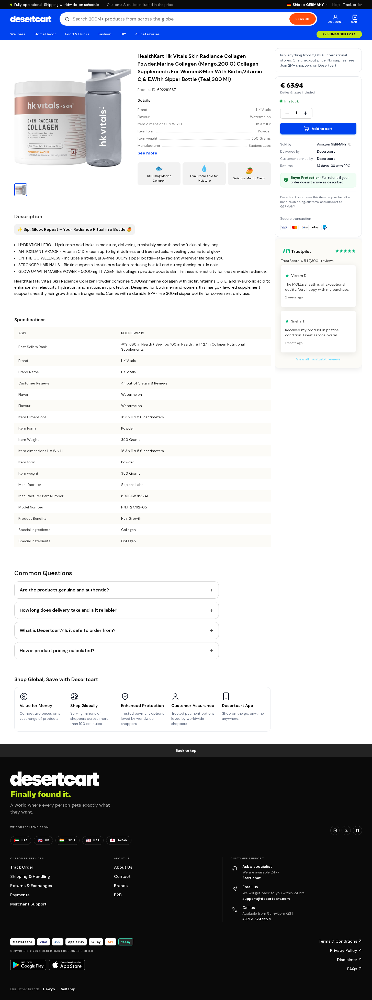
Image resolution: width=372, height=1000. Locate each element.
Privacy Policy (346, 950)
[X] (346, 830)
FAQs (354, 969)
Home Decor (45, 34)
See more (147, 153)
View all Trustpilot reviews (318, 359)
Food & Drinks (77, 34)
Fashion (104, 34)
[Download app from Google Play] (28, 965)
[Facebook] (357, 830)
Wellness (18, 34)
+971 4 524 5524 (256, 919)
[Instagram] (335, 830)
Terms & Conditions (340, 941)
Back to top (186, 750)
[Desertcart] (30, 19)
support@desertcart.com (266, 898)
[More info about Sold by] (349, 144)
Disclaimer (349, 959)
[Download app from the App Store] (67, 965)
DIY (123, 34)
